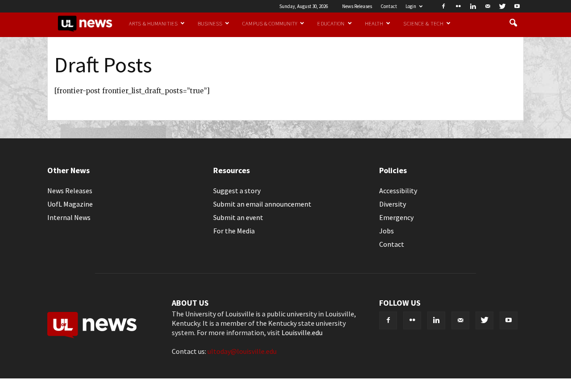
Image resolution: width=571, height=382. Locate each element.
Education (330, 23)
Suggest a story (237, 190)
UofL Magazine (70, 203)
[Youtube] (517, 6)
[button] (513, 23)
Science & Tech (423, 23)
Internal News (69, 217)
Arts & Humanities (153, 23)
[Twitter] (502, 6)
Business (210, 23)
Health (374, 23)
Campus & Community (269, 23)
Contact (389, 6)
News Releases (357, 6)
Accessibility (398, 190)
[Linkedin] (473, 6)
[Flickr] (458, 6)
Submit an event (238, 217)
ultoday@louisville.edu (242, 351)
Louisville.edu (302, 332)
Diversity (392, 203)
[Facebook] (443, 6)
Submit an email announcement (262, 203)
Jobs (386, 230)
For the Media (234, 230)
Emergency (396, 217)
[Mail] (487, 6)
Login (410, 6)
